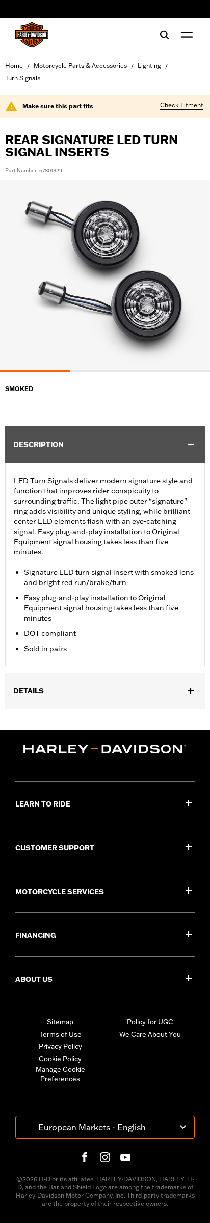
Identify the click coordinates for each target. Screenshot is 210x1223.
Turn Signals (22, 78)
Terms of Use (60, 1034)
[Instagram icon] (105, 1157)
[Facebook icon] (84, 1157)
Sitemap (60, 1022)
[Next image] (189, 276)
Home (14, 65)
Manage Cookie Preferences (60, 1074)
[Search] (164, 34)
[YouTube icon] (125, 1157)
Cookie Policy (60, 1058)
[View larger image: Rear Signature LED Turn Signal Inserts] (105, 274)
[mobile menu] (184, 34)
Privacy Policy (60, 1046)
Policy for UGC (150, 1022)
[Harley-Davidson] (105, 749)
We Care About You (150, 1034)
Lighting (149, 65)
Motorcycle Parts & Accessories (80, 65)
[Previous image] (20, 276)
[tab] (35, 371)
